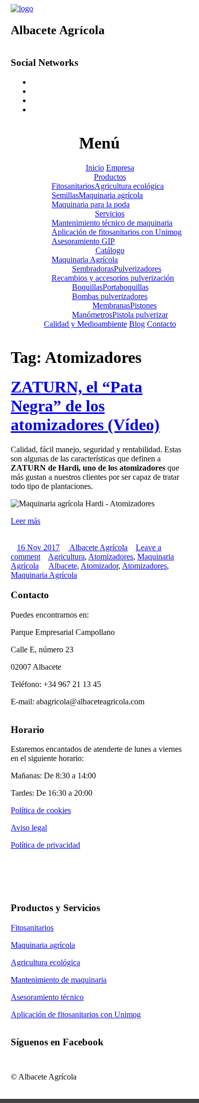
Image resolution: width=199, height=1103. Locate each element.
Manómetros (92, 314)
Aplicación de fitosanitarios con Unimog (117, 232)
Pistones (143, 305)
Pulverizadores (137, 268)
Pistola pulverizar (140, 314)
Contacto (161, 324)
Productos (110, 177)
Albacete (62, 565)
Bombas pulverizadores (109, 296)
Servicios (110, 213)
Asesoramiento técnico (47, 997)
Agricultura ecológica (129, 186)
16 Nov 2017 (38, 547)
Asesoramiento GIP (83, 241)
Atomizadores (110, 556)
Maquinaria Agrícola (85, 259)
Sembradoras (93, 268)
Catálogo (110, 250)
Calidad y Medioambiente (85, 324)
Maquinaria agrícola (111, 195)
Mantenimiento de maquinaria (59, 979)
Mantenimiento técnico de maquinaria (112, 222)
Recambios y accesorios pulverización (113, 278)
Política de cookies (41, 810)
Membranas (111, 305)
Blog (137, 324)
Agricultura (66, 556)
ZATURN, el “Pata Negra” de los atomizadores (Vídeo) (85, 406)
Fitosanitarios (73, 186)
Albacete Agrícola (98, 547)
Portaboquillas (125, 287)
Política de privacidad (45, 845)
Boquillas (87, 287)
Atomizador (99, 565)
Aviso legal (29, 827)
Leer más (25, 521)
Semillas (65, 195)
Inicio (95, 167)
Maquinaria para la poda (91, 204)
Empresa (120, 167)
